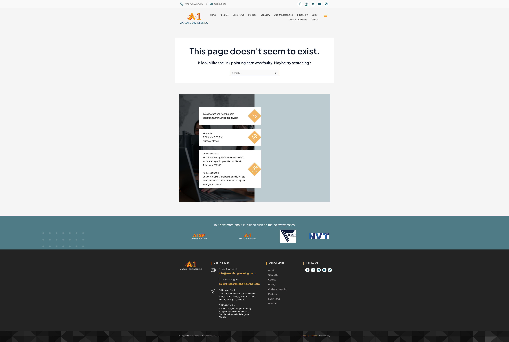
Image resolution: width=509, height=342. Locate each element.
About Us (224, 15)
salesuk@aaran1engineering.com (220, 118)
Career (315, 15)
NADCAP (272, 303)
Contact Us (220, 4)
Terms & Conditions (297, 20)
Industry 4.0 (302, 15)
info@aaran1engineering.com (218, 114)
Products (252, 15)
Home (213, 15)
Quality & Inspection (283, 15)
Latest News (238, 15)
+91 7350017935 (194, 4)
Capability (265, 15)
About (271, 270)
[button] (326, 16)
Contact (314, 20)
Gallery (271, 284)
